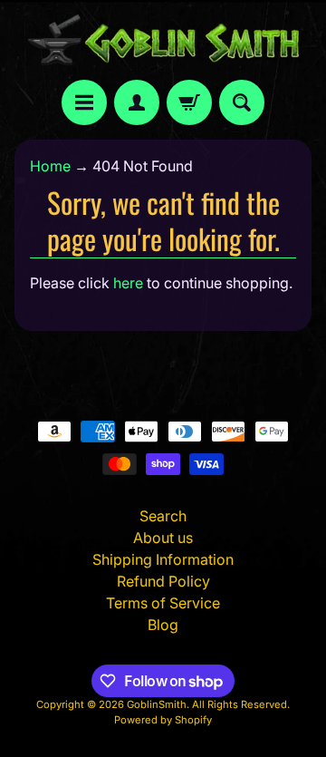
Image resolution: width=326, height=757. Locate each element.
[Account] (136, 102)
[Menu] (84, 102)
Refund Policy (163, 581)
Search (163, 516)
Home (50, 166)
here (128, 283)
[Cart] (189, 102)
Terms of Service (163, 603)
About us (163, 538)
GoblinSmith (157, 704)
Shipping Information (163, 559)
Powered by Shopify (163, 719)
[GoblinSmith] (163, 40)
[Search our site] (241, 102)
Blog (163, 625)
